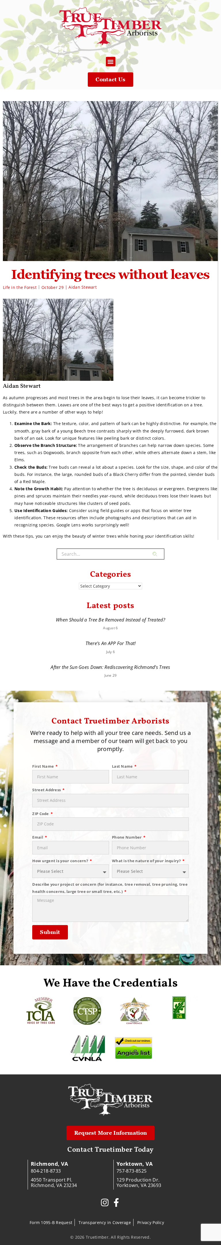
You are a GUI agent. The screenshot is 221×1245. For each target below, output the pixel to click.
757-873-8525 (131, 1171)
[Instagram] (104, 1202)
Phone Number (127, 837)
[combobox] (105, 554)
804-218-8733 (46, 1171)
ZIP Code (41, 813)
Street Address (47, 789)
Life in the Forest (20, 287)
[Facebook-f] (116, 1202)
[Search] (158, 554)
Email (38, 837)
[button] (110, 61)
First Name (43, 766)
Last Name (123, 766)
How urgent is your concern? (60, 860)
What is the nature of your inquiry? (147, 860)
